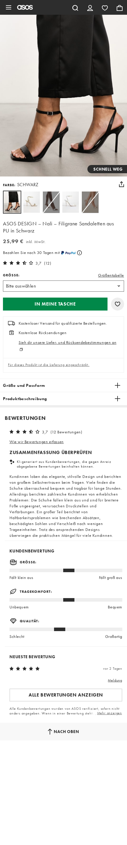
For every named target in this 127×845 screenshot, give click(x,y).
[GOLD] (31, 202)
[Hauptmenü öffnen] (8, 7)
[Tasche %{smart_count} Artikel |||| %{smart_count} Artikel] (119, 7)
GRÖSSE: (11, 275)
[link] (12, 202)
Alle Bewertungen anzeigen (66, 695)
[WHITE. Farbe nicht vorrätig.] (51, 202)
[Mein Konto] (90, 7)
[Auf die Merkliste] (117, 304)
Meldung (115, 680)
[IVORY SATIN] (70, 202)
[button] (55, 304)
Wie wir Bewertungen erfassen (36, 441)
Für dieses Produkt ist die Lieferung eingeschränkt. (48, 364)
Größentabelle (111, 275)
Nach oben (66, 731)
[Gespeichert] (104, 7)
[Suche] (75, 7)
